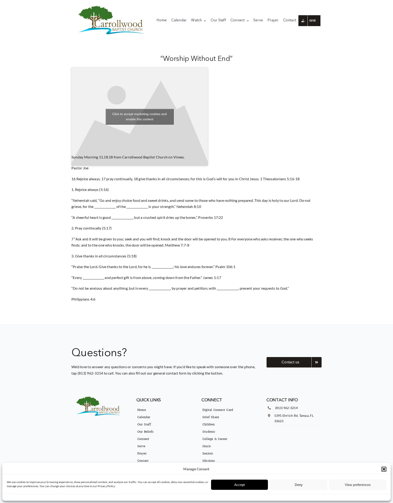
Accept (239, 485)
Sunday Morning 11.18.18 (92, 157)
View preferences (358, 485)
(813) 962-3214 (286, 408)
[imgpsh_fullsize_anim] (112, 6)
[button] (384, 469)
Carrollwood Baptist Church (145, 157)
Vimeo (178, 157)
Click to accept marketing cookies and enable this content (139, 116)
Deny (299, 485)
